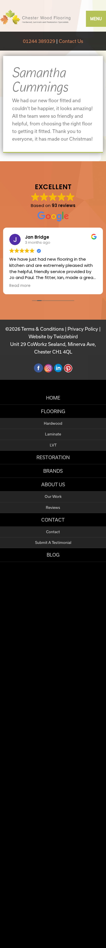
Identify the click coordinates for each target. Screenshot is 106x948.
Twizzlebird (65, 336)
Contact (53, 519)
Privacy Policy (83, 329)
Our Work (53, 496)
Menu (96, 19)
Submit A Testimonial (53, 542)
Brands (53, 471)
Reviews (53, 507)
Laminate (53, 434)
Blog (53, 554)
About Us (53, 484)
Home (53, 397)
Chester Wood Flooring (35, 17)
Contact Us (71, 41)
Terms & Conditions (42, 329)
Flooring (53, 411)
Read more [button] (20, 285)
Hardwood (53, 423)
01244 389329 (39, 41)
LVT (53, 445)
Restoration (53, 457)
